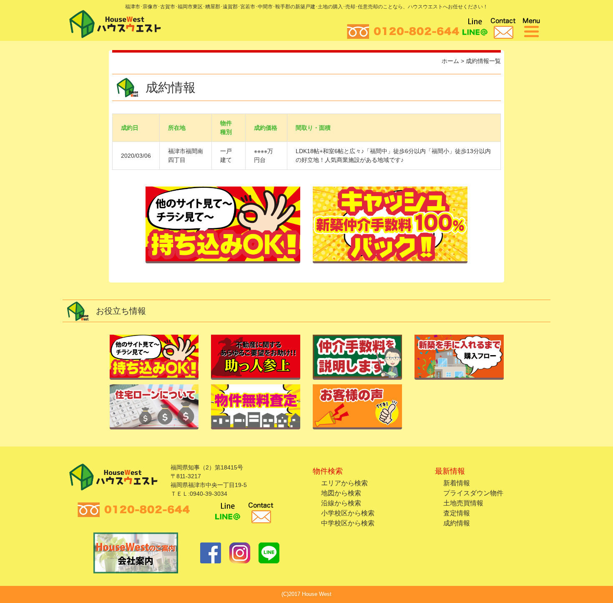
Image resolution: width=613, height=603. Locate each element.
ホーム (450, 61)
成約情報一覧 (483, 61)
